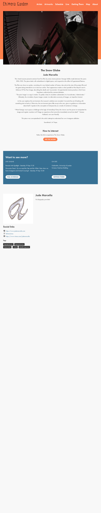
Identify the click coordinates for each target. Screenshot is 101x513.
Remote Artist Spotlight (12, 166)
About (95, 4)
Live (67, 4)
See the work (50, 139)
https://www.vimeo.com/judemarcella (18, 236)
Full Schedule (12, 177)
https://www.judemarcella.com (15, 231)
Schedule (59, 4)
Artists (39, 4)
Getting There (78, 4)
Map (88, 4)
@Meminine (9, 234)
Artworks (48, 4)
